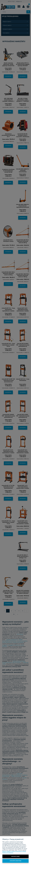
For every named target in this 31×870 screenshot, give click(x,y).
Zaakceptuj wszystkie (15, 860)
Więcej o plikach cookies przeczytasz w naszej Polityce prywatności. (14, 852)
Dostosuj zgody (15, 856)
